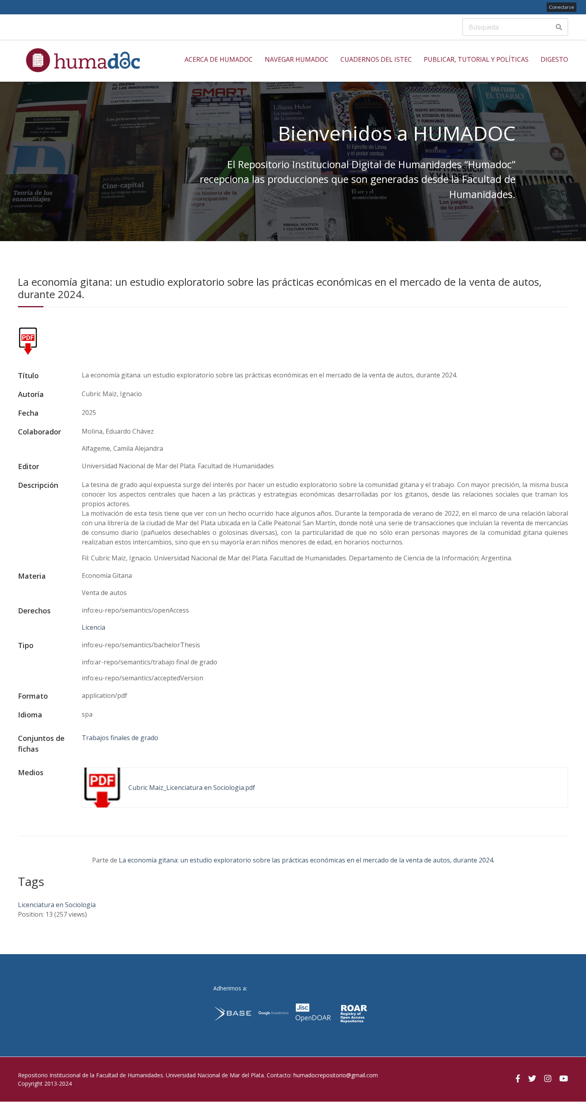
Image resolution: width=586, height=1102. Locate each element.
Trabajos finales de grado (120, 737)
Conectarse (561, 7)
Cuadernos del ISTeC (376, 59)
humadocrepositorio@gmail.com (335, 1075)
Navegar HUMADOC (296, 59)
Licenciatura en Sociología (57, 904)
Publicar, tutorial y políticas (476, 59)
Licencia (93, 627)
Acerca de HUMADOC (219, 59)
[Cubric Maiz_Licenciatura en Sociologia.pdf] (28, 352)
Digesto (554, 59)
